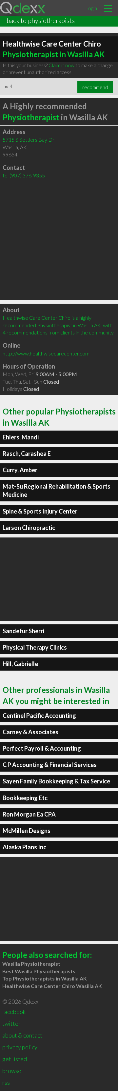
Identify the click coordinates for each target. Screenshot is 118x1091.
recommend (95, 87)
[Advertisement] (59, 241)
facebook (14, 1011)
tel (24, 175)
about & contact (22, 1035)
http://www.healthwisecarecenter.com (46, 353)
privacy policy (19, 1047)
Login (91, 8)
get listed (14, 1058)
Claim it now (61, 65)
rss (6, 1082)
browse (11, 1070)
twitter (11, 1023)
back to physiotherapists (41, 20)
